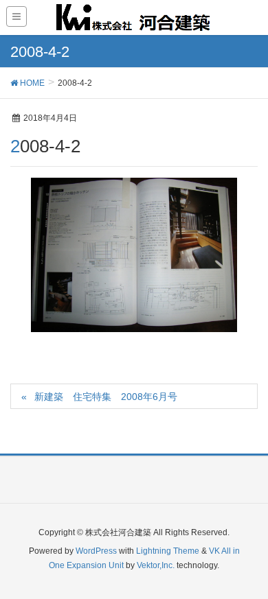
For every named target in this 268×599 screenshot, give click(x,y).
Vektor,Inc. (156, 565)
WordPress (96, 551)
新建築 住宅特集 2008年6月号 (105, 396)
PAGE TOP (246, 568)
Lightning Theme (167, 551)
